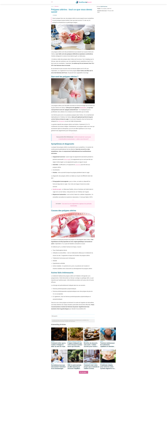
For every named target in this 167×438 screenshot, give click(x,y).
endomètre (83, 107)
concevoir (77, 164)
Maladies (57, 6)
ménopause (61, 121)
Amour (52, 341)
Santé (52, 6)
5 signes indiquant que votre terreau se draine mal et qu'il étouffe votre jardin (75, 344)
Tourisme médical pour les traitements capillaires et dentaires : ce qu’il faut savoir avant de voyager (108, 344)
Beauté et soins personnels (90, 363)
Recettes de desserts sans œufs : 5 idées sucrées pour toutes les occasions (91, 344)
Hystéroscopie (57, 189)
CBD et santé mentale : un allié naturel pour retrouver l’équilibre (75, 366)
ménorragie (67, 159)
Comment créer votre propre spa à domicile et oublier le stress (91, 366)
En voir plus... (83, 372)
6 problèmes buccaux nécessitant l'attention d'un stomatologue (58, 366)
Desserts (86, 341)
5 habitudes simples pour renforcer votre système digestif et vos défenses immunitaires (107, 366)
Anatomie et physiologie (106, 363)
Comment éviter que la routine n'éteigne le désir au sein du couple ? (58, 344)
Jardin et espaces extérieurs (74, 341)
